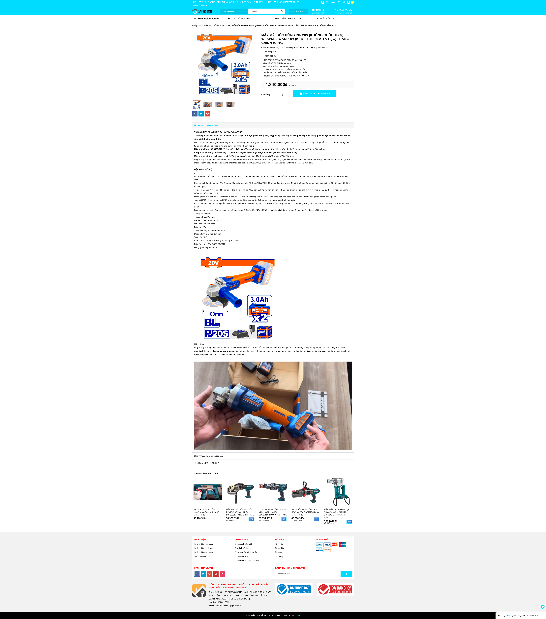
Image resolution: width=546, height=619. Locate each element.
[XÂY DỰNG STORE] (203, 11)
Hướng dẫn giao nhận (203, 552)
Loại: (263, 48)
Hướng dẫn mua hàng (203, 544)
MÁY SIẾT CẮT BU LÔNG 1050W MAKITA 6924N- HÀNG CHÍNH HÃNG (206, 512)
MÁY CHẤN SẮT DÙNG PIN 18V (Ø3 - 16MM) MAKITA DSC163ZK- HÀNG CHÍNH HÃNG (273, 512)
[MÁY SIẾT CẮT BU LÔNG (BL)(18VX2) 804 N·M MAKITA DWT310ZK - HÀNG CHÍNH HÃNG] (338, 492)
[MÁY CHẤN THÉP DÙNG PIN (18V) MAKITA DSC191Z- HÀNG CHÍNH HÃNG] (305, 492)
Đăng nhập (279, 548)
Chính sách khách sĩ (243, 556)
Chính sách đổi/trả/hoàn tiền (247, 560)
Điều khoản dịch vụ (202, 556)
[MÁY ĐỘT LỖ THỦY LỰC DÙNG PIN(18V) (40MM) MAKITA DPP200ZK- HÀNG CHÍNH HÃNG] (240, 492)
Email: (212, 605)
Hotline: (213, 602)
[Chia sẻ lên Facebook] (195, 114)
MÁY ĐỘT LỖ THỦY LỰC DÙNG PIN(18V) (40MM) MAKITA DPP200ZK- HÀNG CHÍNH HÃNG (240, 512)
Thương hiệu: (292, 48)
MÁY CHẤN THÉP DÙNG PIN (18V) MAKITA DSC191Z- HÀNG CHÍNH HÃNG (305, 512)
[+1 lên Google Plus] (207, 114)
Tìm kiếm (279, 544)
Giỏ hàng (279, 556)
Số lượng (265, 95)
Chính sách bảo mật (243, 544)
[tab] (273, 125)
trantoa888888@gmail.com (228, 605)
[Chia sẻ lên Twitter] (201, 114)
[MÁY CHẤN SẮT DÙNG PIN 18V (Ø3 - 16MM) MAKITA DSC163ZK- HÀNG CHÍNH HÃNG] (273, 492)
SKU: (313, 48)
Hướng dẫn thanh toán (203, 548)
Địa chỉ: (213, 592)
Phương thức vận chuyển (246, 552)
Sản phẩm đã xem (297, 11)
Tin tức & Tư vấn (343, 10)
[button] (273, 125)
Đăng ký (278, 552)
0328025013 (318, 10)
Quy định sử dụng (242, 548)
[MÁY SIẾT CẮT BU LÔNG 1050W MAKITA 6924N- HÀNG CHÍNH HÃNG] (208, 492)
